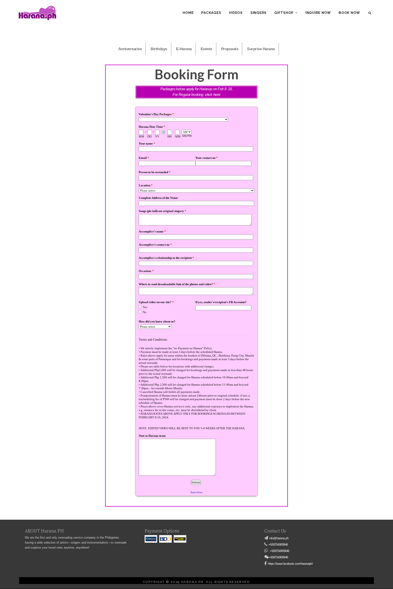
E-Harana (184, 49)
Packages (211, 13)
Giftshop (284, 13)
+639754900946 (278, 544)
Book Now (349, 13)
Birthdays (159, 49)
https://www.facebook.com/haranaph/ (290, 563)
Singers (258, 13)
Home (188, 13)
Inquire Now (318, 13)
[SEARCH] (370, 13)
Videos (236, 13)
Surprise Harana (261, 49)
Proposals (229, 49)
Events (206, 49)
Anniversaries (130, 49)
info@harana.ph (278, 538)
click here (212, 94)
